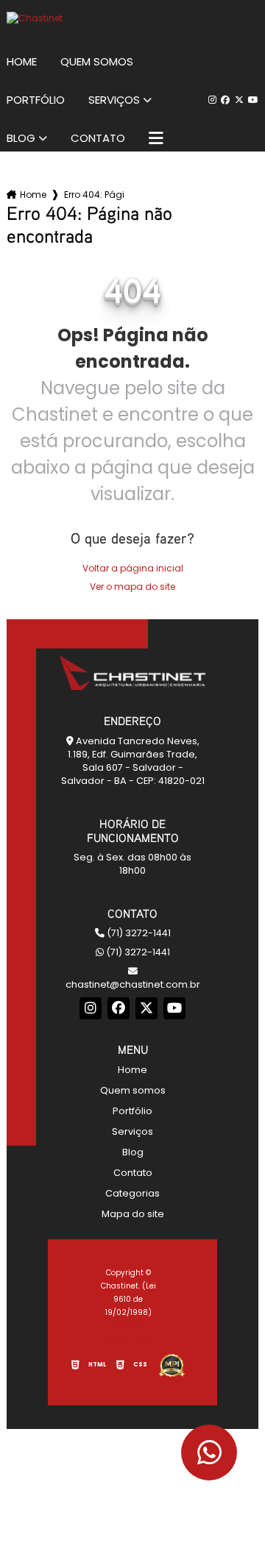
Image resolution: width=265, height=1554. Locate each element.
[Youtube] (253, 100)
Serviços (114, 100)
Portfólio (36, 100)
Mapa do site (133, 1214)
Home (22, 61)
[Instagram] (212, 100)
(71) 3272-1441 (138, 933)
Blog (21, 138)
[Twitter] (239, 100)
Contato (98, 138)
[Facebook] (225, 100)
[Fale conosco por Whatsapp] (209, 1452)
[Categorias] (156, 138)
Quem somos (96, 61)
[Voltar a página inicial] (132, 18)
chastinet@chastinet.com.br (133, 984)
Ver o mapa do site (132, 586)
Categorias (132, 1193)
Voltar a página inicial (132, 568)
